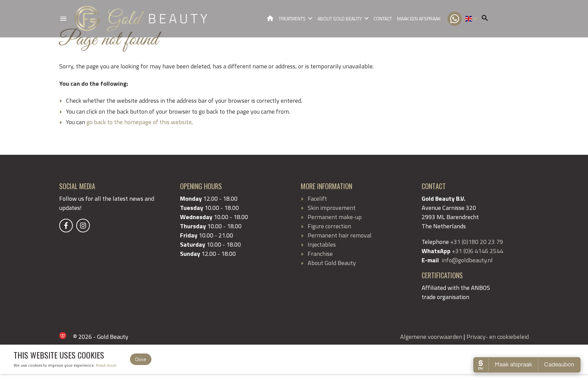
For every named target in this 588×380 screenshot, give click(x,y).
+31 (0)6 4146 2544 (477, 250)
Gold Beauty (270, 18)
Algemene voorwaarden (431, 336)
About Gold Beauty (339, 18)
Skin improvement (332, 207)
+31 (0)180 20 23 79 (476, 241)
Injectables (322, 244)
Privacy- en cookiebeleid (498, 336)
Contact (383, 18)
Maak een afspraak (419, 18)
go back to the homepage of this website (139, 122)
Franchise (320, 253)
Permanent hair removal (340, 235)
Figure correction (329, 226)
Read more (106, 365)
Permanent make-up (335, 216)
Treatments (292, 18)
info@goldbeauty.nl (467, 260)
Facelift (317, 198)
